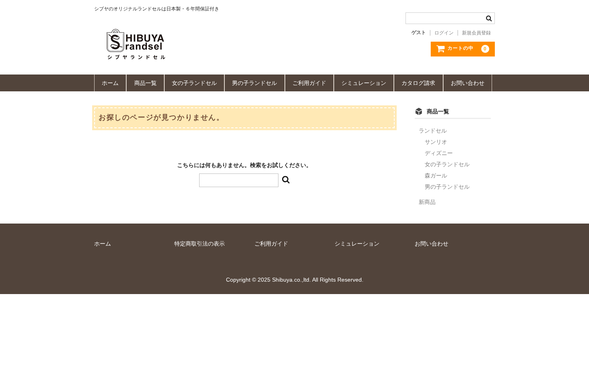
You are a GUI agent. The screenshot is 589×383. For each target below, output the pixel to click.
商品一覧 (145, 83)
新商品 (427, 202)
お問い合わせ (467, 83)
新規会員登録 (476, 33)
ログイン (444, 33)
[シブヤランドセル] (204, 52)
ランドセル (433, 130)
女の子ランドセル (194, 83)
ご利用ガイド (309, 83)
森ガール (436, 175)
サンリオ (436, 142)
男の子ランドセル (254, 83)
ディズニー (439, 153)
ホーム (110, 83)
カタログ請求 (418, 83)
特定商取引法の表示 (199, 243)
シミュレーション (363, 83)
